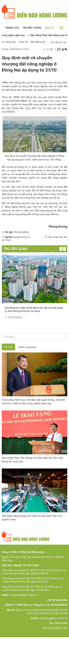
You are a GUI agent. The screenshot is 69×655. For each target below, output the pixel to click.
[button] (62, 49)
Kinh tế (49, 27)
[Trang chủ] (34, 11)
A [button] (45, 49)
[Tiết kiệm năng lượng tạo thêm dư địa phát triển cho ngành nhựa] (34, 490)
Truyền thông (32, 27)
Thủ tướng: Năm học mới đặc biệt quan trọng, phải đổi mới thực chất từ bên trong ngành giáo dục (33, 401)
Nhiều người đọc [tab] (27, 347)
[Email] (59, 49)
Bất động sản (38, 41)
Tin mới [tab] (8, 347)
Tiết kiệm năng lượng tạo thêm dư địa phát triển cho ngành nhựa (32, 517)
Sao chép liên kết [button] (57, 236)
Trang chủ (12, 27)
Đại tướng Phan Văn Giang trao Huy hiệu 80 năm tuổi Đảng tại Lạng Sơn (32, 459)
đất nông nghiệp (38, 104)
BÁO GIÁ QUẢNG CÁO (55, 628)
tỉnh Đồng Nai (29, 97)
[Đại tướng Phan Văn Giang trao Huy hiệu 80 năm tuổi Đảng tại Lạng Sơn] (34, 432)
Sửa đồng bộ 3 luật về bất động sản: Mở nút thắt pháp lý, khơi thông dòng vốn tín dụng (34, 309)
